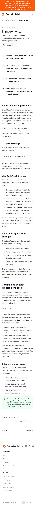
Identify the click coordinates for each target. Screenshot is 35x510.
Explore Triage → (19, 9)
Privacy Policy (7, 491)
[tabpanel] (17, 318)
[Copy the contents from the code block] (30, 156)
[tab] (4, 308)
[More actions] (32, 14)
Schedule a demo (8, 477)
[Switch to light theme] (27, 502)
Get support (7, 480)
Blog (4, 455)
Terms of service (8, 487)
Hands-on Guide (19, 28)
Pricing (5, 459)
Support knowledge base (9, 467)
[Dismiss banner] (32, 5)
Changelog (6, 462)
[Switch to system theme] (23, 502)
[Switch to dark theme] (30, 502)
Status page (7, 484)
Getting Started (6, 28)
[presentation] (17, 156)
